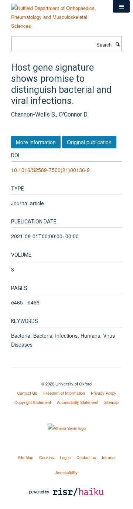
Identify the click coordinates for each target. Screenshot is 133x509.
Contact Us (27, 393)
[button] (121, 6)
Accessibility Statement (77, 402)
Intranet (109, 457)
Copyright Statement (32, 402)
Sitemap (111, 402)
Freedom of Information (64, 393)
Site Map (25, 457)
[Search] (117, 44)
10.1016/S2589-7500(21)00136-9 (50, 169)
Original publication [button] (89, 142)
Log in (65, 457)
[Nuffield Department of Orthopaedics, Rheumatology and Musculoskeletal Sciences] (56, 14)
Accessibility (66, 472)
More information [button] (36, 142)
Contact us (86, 457)
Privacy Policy (103, 393)
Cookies (46, 457)
